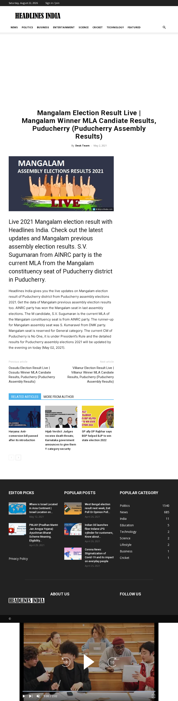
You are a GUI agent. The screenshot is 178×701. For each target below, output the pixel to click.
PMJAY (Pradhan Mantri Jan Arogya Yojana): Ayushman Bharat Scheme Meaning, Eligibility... (43, 532)
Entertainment (64, 27)
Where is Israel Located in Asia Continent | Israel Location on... (43, 508)
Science (84, 27)
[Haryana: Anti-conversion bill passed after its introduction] (25, 417)
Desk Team (82, 145)
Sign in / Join (52, 3)
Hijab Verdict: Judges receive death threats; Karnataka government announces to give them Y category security (60, 440)
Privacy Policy (18, 558)
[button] (164, 27)
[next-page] (18, 457)
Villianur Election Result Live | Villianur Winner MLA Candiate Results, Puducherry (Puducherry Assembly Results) (91, 375)
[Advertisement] (89, 72)
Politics (27, 27)
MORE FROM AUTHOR (59, 397)
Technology (115, 27)
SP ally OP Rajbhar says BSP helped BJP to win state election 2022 (97, 436)
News (14, 27)
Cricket (97, 27)
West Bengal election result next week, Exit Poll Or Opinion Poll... (97, 508)
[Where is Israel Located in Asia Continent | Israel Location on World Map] (17, 508)
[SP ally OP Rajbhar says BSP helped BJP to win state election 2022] (98, 417)
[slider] (89, 691)
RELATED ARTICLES (24, 397)
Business (43, 27)
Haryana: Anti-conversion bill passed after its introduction (23, 436)
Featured (134, 27)
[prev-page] (11, 457)
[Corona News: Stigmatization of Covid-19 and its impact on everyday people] (73, 554)
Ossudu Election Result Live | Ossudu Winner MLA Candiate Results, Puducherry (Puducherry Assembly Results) (32, 375)
